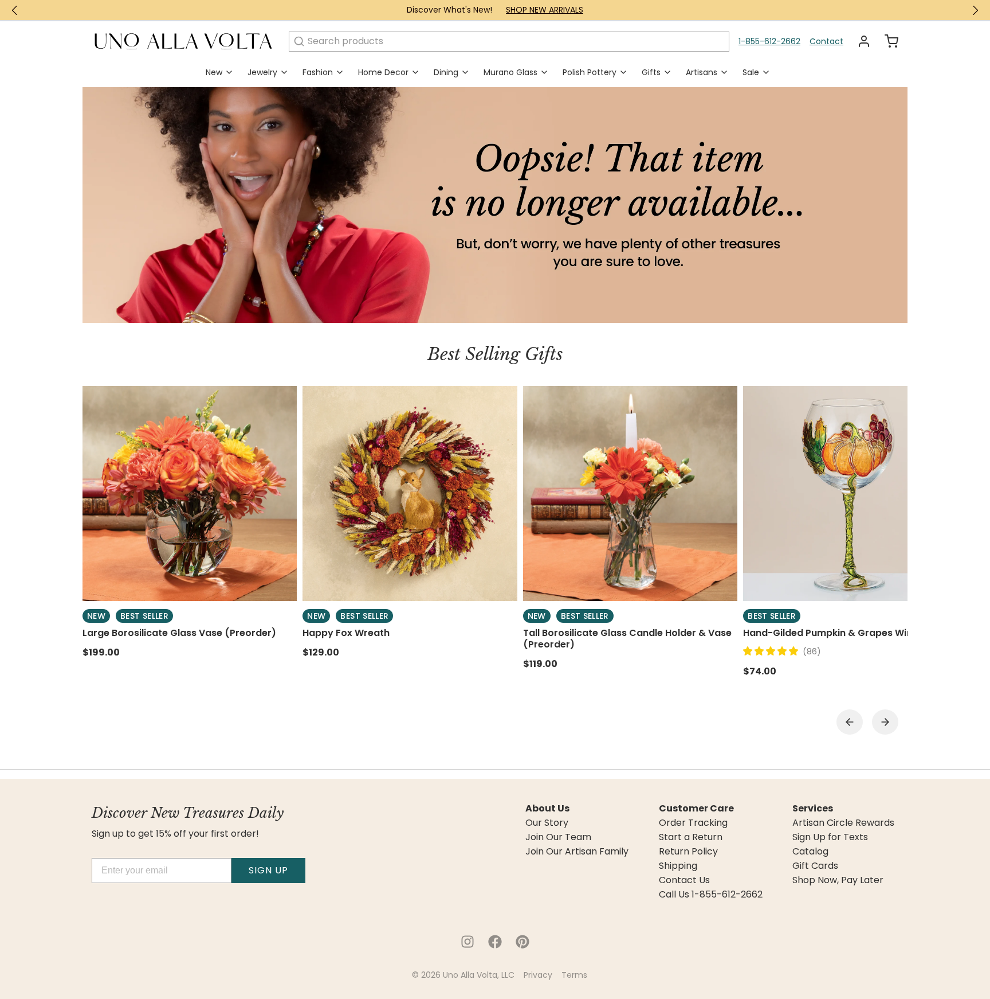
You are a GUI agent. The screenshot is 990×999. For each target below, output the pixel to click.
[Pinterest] (522, 941)
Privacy (538, 975)
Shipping (678, 866)
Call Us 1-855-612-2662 (711, 894)
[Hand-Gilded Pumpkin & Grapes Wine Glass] (850, 493)
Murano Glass (510, 72)
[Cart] (886, 41)
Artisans (701, 72)
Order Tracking (693, 823)
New (214, 72)
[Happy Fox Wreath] (409, 493)
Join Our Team (558, 837)
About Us (547, 808)
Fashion (317, 72)
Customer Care (696, 808)
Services (812, 808)
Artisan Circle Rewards (843, 823)
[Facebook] (495, 941)
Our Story (546, 823)
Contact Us (684, 880)
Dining (446, 72)
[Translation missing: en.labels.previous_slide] (15, 10)
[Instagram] (467, 941)
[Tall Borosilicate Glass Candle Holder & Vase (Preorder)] (630, 493)
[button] (773, 651)
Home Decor (383, 72)
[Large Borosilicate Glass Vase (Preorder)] (189, 493)
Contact (826, 41)
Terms (574, 975)
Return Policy (688, 851)
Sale (750, 72)
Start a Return (690, 837)
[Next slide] (885, 722)
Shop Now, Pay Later (837, 880)
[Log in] (859, 41)
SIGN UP (268, 870)
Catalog (810, 851)
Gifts (651, 72)
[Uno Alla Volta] (183, 41)
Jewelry (262, 72)
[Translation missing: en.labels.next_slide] (975, 10)
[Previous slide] (849, 722)
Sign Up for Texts (830, 837)
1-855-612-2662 (769, 41)
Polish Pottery (589, 72)
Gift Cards (815, 866)
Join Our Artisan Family (576, 851)
